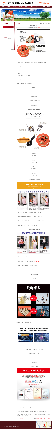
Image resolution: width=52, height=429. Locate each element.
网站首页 (3, 6)
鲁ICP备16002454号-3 (16, 426)
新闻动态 (20, 6)
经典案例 (26, 6)
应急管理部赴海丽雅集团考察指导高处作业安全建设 (43, 418)
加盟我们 (37, 6)
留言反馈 (43, 6)
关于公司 (8, 6)
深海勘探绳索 (21, 418)
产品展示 (14, 6)
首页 (43, 23)
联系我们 (48, 6)
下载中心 (31, 6)
